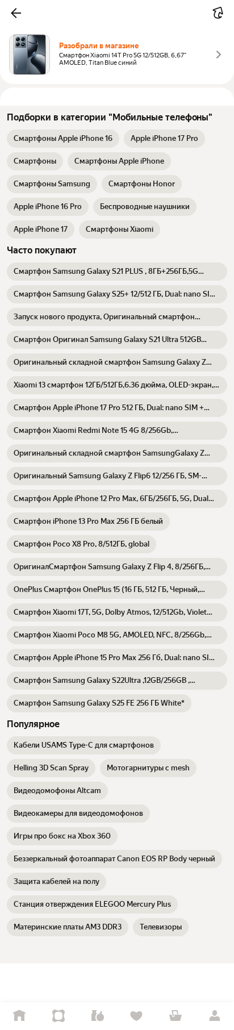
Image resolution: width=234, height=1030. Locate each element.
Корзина (175, 1016)
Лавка (97, 1016)
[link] (63, 139)
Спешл (58, 1016)
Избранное (136, 1016)
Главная (19, 1016)
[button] (16, 13)
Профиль (214, 1016)
